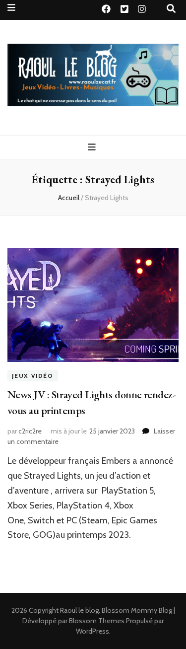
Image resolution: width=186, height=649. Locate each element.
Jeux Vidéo (33, 375)
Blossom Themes (96, 620)
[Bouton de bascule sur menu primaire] (93, 147)
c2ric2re (30, 431)
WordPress (92, 631)
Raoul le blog (79, 610)
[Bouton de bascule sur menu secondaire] (11, 7)
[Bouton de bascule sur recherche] (171, 8)
